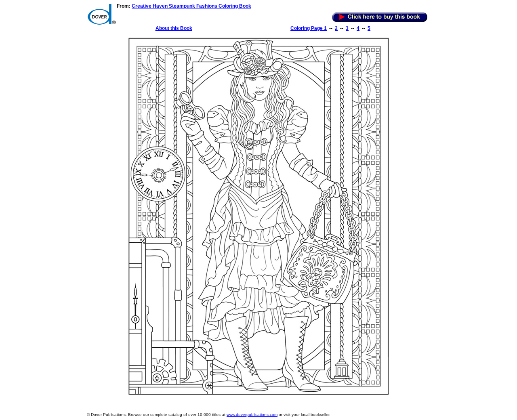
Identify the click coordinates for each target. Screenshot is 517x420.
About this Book (174, 28)
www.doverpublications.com (252, 414)
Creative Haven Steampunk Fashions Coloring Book (191, 6)
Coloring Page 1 (308, 28)
